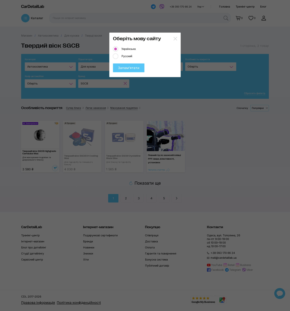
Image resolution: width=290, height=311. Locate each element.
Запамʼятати (128, 68)
